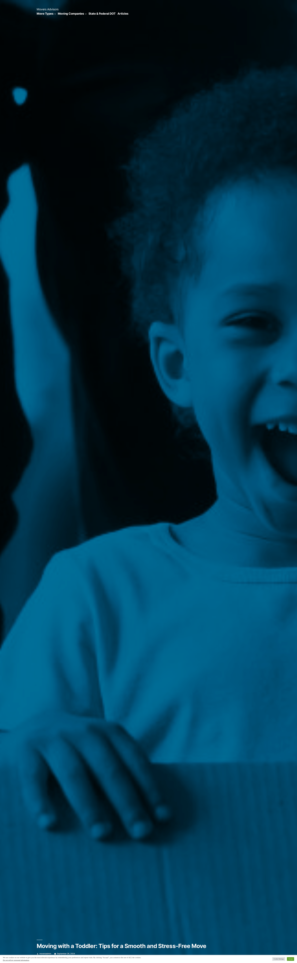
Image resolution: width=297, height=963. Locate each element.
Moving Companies (71, 13)
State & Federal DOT (102, 13)
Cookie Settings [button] (279, 959)
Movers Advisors (48, 9)
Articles (123, 13)
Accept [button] (290, 959)
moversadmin (45, 954)
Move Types (45, 13)
